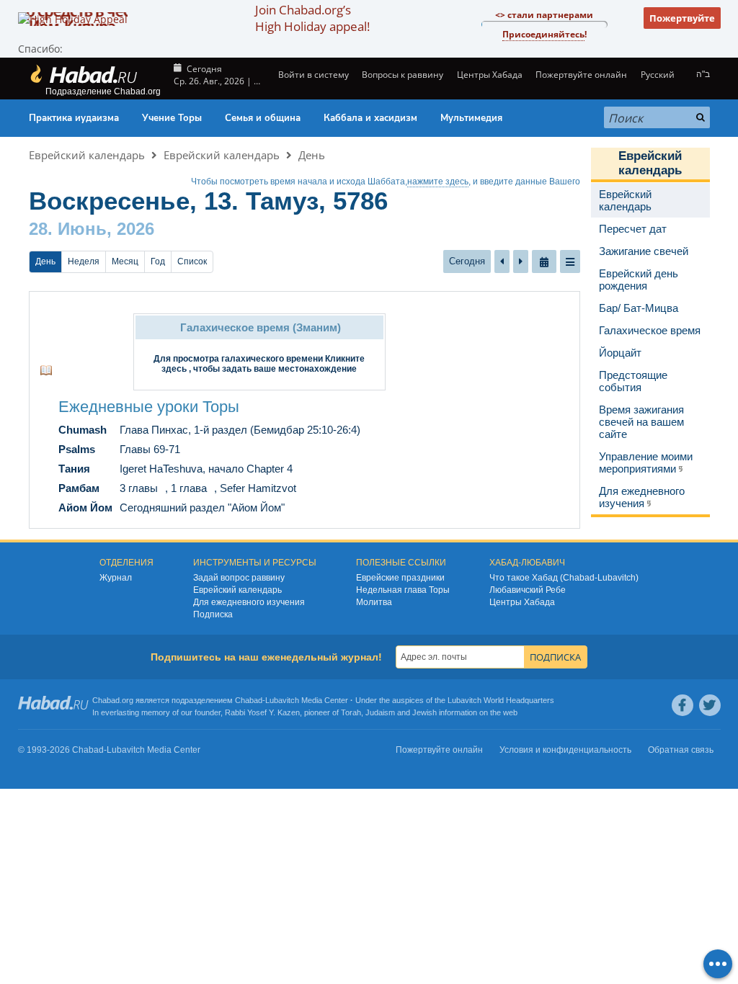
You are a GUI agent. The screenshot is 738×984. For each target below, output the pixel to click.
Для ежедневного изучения (249, 602)
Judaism (380, 712)
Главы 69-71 (150, 449)
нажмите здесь (437, 181)
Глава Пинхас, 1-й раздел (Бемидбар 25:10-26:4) (240, 430)
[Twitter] (710, 705)
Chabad (248, 700)
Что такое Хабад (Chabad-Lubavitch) (564, 578)
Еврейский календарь (87, 155)
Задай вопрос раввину (239, 578)
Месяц (125, 261)
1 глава (189, 488)
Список (192, 261)
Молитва (374, 602)
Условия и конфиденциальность (565, 750)
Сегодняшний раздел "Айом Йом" (202, 507)
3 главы (139, 488)
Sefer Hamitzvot (258, 488)
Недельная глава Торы (403, 590)
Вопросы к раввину (402, 74)
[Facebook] (682, 705)
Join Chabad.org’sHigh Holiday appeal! (312, 18)
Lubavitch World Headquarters (501, 700)
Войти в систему (312, 74)
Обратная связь (680, 750)
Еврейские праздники (400, 578)
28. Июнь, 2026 (91, 228)
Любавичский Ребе (527, 590)
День (311, 155)
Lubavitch (282, 700)
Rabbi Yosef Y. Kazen (262, 712)
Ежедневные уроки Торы (148, 407)
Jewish (424, 712)
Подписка (213, 614)
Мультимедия (471, 118)
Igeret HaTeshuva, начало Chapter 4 (206, 468)
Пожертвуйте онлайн (581, 74)
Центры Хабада (522, 602)
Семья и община (263, 118)
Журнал (115, 578)
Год (158, 261)
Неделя (83, 261)
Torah (351, 712)
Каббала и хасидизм (370, 118)
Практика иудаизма (74, 118)
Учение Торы (172, 118)
